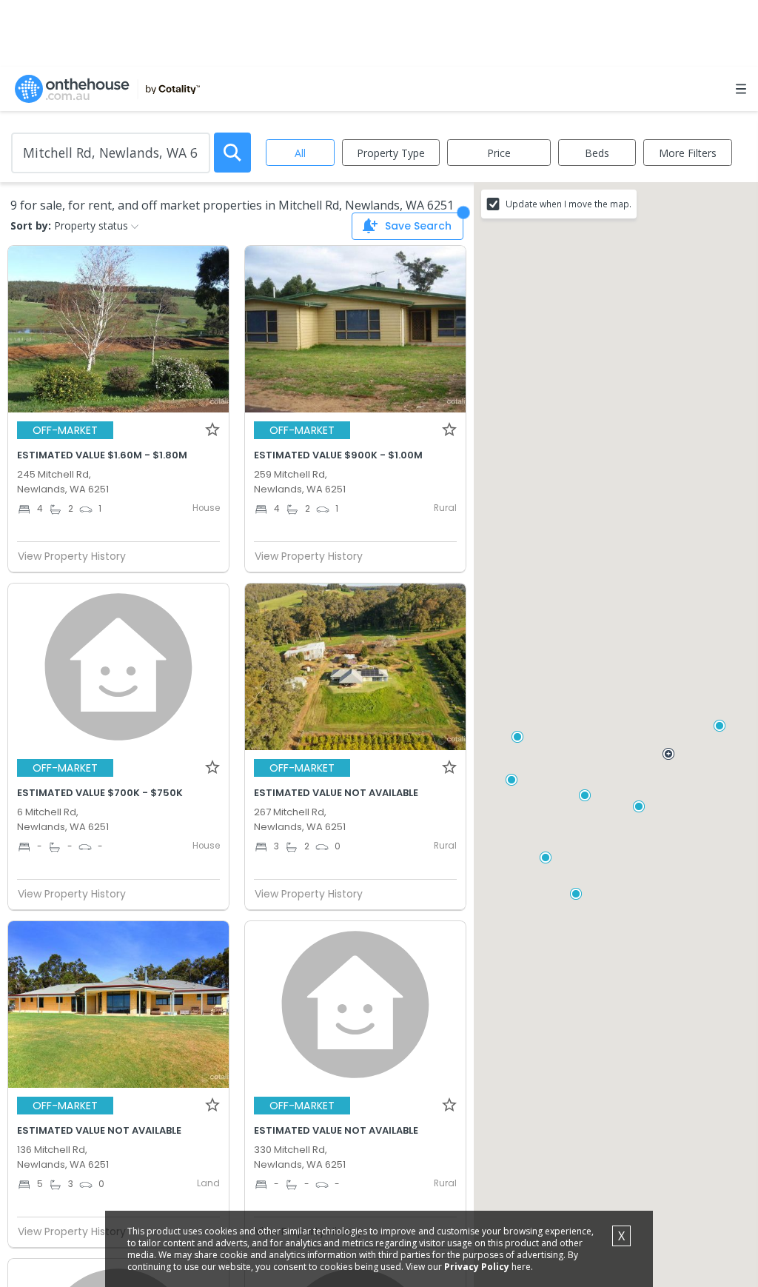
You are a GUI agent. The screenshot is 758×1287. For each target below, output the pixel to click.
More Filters (688, 153)
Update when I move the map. (568, 204)
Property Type (391, 153)
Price (499, 153)
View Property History (72, 556)
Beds (597, 153)
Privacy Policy (476, 1266)
